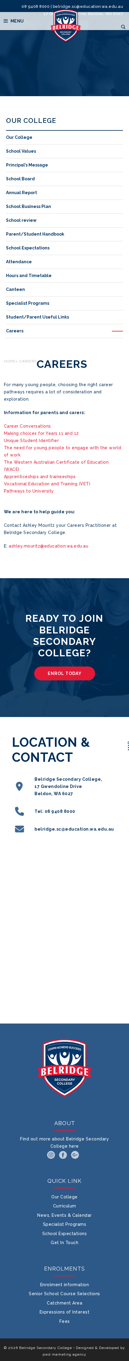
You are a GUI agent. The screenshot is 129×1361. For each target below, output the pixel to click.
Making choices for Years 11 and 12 (41, 433)
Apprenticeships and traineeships (40, 476)
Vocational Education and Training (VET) (47, 483)
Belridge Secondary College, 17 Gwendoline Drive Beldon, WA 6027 (68, 786)
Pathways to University (29, 491)
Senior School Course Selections (64, 1293)
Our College (19, 137)
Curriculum (64, 1206)
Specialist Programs (27, 303)
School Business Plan (28, 206)
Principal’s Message (27, 165)
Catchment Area (64, 1303)
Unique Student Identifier (31, 440)
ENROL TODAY (65, 673)
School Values (21, 151)
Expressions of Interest (65, 1312)
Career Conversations (27, 426)
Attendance (19, 261)
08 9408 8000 (36, 6)
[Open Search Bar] (123, 27)
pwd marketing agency (64, 1354)
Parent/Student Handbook (35, 234)
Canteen (15, 289)
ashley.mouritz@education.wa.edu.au (48, 546)
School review (21, 220)
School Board (20, 178)
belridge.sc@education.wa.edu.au (88, 6)
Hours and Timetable (29, 275)
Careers (14, 330)
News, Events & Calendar (64, 1215)
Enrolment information (64, 1284)
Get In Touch (64, 1242)
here (74, 1146)
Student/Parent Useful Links (37, 317)
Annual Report (21, 192)
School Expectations (28, 248)
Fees (64, 1321)
